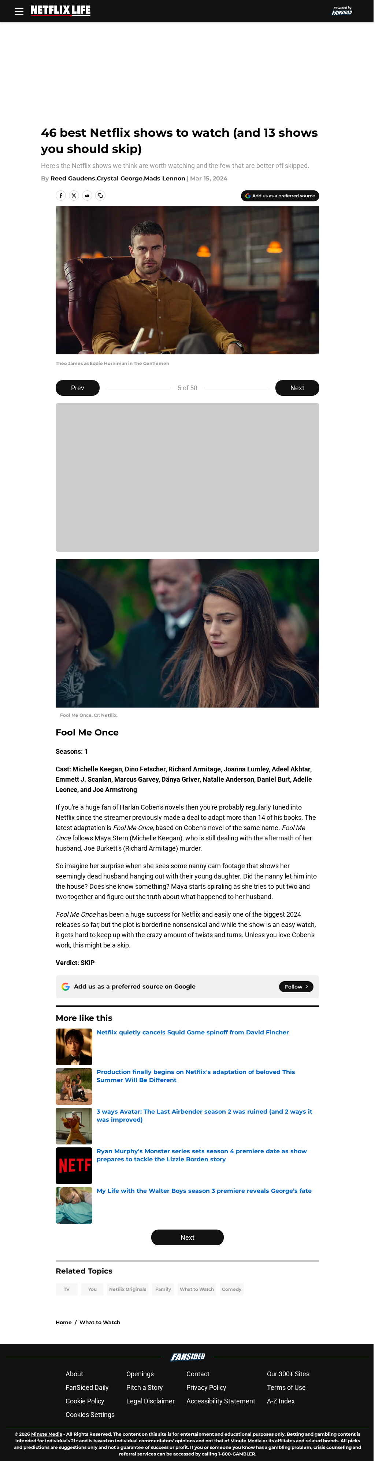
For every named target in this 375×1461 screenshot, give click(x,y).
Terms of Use (286, 1387)
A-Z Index (281, 1401)
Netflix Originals (127, 1289)
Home (64, 1322)
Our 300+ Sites (288, 1374)
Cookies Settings (90, 1414)
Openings (140, 1374)
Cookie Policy (85, 1401)
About (74, 1374)
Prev (77, 388)
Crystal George (119, 178)
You (92, 1289)
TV (67, 1289)
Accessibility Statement (220, 1401)
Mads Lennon (164, 178)
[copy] (100, 195)
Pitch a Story (144, 1387)
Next (297, 388)
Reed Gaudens (73, 178)
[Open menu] (19, 11)
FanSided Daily (87, 1387)
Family (163, 1289)
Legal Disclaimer (150, 1401)
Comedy (231, 1289)
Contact (197, 1374)
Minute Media (46, 1434)
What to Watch (197, 1289)
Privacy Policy (206, 1387)
